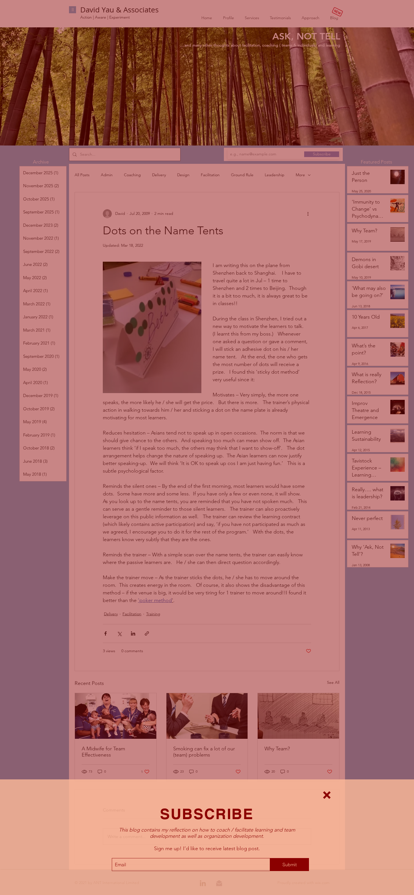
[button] (327, 795)
